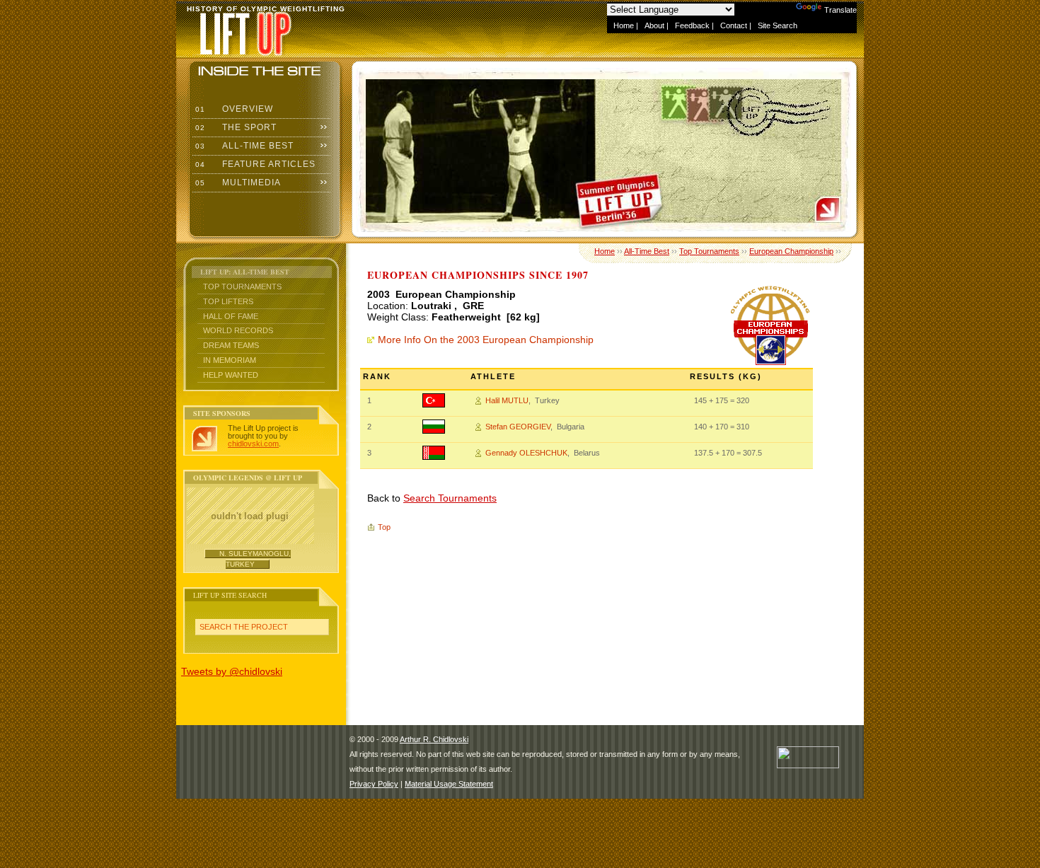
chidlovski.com (253, 443)
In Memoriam (229, 360)
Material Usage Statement (449, 784)
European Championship (791, 251)
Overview (232, 109)
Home (623, 25)
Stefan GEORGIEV (517, 426)
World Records (238, 330)
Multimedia (236, 182)
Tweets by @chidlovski (231, 671)
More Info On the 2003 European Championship (486, 339)
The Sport (234, 127)
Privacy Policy (373, 784)
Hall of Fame (230, 316)
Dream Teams (231, 345)
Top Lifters (228, 301)
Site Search (777, 25)
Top (384, 527)
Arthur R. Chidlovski (434, 739)
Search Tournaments (450, 498)
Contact (733, 25)
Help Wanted (230, 375)
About (654, 25)
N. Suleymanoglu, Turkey (255, 558)
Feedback (692, 25)
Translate (840, 10)
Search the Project (244, 627)
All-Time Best (243, 146)
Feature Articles (254, 164)
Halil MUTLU (506, 400)
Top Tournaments (242, 286)
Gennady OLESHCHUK (526, 453)
